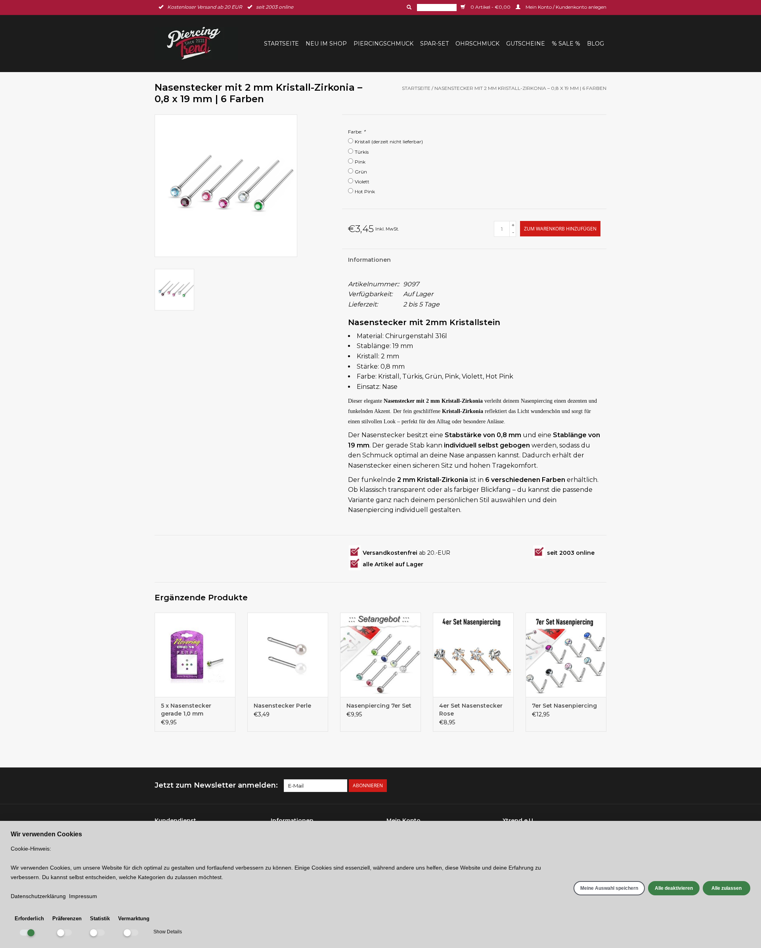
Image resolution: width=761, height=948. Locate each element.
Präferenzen (67, 918)
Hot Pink (365, 191)
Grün (361, 172)
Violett (362, 182)
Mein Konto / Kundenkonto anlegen (565, 7)
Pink (360, 162)
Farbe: (356, 132)
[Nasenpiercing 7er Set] (380, 655)
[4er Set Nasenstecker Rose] (473, 655)
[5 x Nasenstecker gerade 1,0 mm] (195, 655)
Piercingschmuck (383, 43)
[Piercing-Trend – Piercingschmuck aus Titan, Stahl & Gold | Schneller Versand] (199, 43)
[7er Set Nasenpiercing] (566, 655)
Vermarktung (133, 918)
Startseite (281, 43)
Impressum (83, 896)
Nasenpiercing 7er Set (378, 705)
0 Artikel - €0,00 (490, 7)
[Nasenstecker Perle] (287, 655)
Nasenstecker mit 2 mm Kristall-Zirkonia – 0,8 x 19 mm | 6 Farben (520, 88)
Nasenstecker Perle (282, 705)
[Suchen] (408, 7)
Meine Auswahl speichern (609, 888)
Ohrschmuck (477, 43)
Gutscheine (525, 43)
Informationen (369, 259)
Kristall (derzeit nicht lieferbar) (389, 142)
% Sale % (566, 43)
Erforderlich (29, 918)
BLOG (595, 43)
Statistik (100, 918)
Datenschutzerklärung (38, 896)
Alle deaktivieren (674, 888)
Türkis (362, 152)
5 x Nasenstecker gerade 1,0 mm (186, 709)
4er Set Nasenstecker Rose (471, 709)
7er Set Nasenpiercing (564, 705)
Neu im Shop (326, 43)
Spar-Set (434, 43)
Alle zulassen (726, 888)
